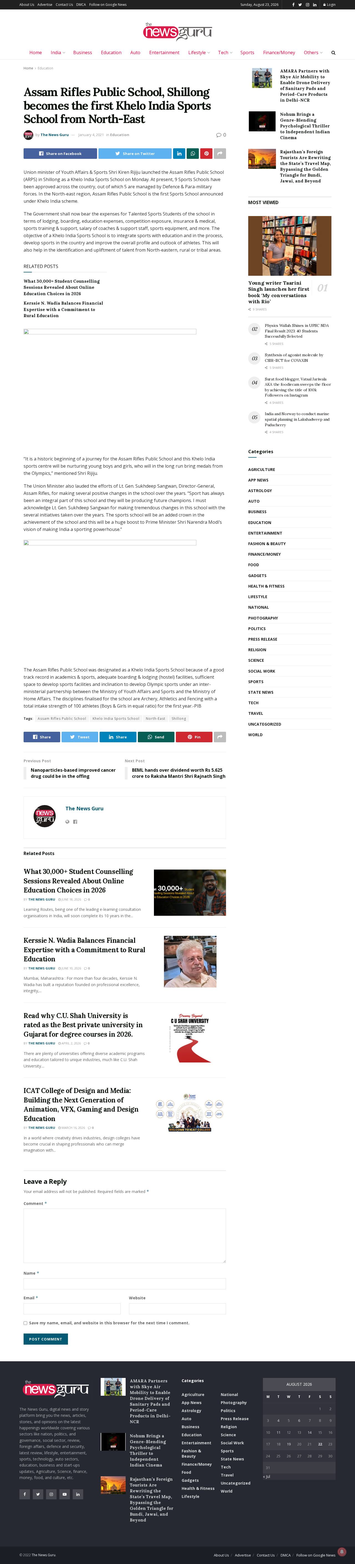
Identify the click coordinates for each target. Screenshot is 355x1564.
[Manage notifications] (342, 1551)
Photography (263, 618)
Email (31, 1297)
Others (311, 52)
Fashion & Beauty (267, 543)
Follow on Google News (107, 4)
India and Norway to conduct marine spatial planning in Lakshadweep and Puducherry (297, 419)
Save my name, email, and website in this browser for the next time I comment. (109, 1322)
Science (256, 660)
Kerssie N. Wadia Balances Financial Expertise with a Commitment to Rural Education (63, 309)
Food (253, 564)
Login (331, 4)
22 (320, 1444)
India (56, 52)
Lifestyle (197, 52)
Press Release (262, 639)
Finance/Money (279, 52)
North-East (155, 718)
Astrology (260, 490)
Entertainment (164, 52)
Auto (135, 52)
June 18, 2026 (71, 899)
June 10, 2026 (71, 968)
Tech (223, 52)
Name (31, 1273)
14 (309, 1432)
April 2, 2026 (71, 1043)
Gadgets (257, 575)
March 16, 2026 (73, 1128)
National (258, 607)
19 (289, 1444)
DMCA (81, 4)
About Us (26, 4)
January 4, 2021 (91, 134)
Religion (257, 649)
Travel (255, 713)
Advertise (44, 4)
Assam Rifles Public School (62, 718)
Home (35, 52)
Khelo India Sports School (116, 718)
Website (137, 1297)
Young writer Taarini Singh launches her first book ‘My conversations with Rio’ (278, 292)
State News (260, 692)
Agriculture (261, 469)
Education (111, 52)
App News (258, 480)
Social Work (261, 671)
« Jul (266, 1476)
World (255, 734)
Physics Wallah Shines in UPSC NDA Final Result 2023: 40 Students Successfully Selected (297, 331)
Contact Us (64, 4)
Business (82, 52)
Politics (257, 628)
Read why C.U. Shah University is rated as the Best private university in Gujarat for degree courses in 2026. (83, 1025)
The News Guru (54, 134)
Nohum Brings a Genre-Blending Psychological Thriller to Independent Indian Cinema (305, 126)
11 (278, 1432)
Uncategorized (264, 724)
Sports (247, 52)
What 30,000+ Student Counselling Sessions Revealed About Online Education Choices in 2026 (62, 287)
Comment (35, 1203)
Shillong (179, 718)
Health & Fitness (266, 586)
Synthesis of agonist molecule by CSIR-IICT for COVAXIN (294, 357)
